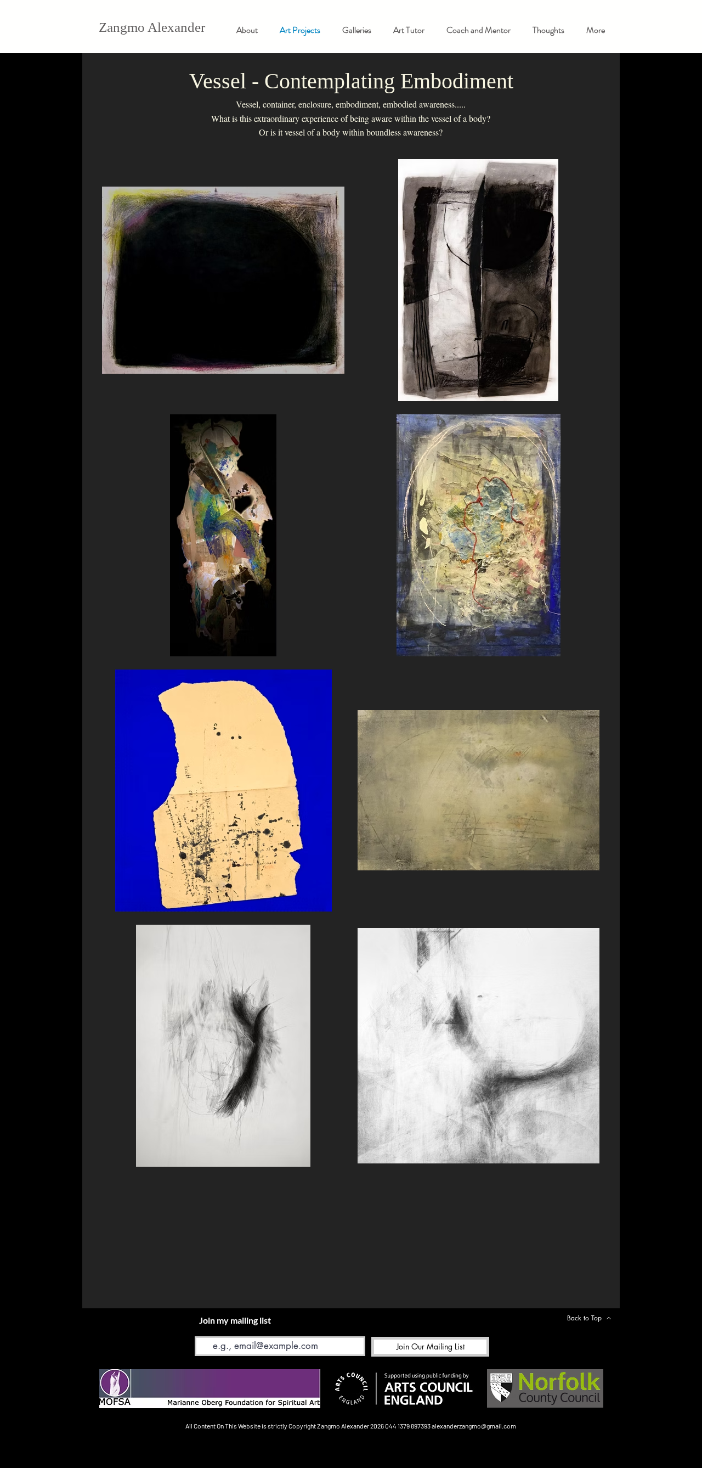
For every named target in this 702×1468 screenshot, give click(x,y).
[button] (356, 30)
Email (204, 1328)
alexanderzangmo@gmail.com (474, 1426)
